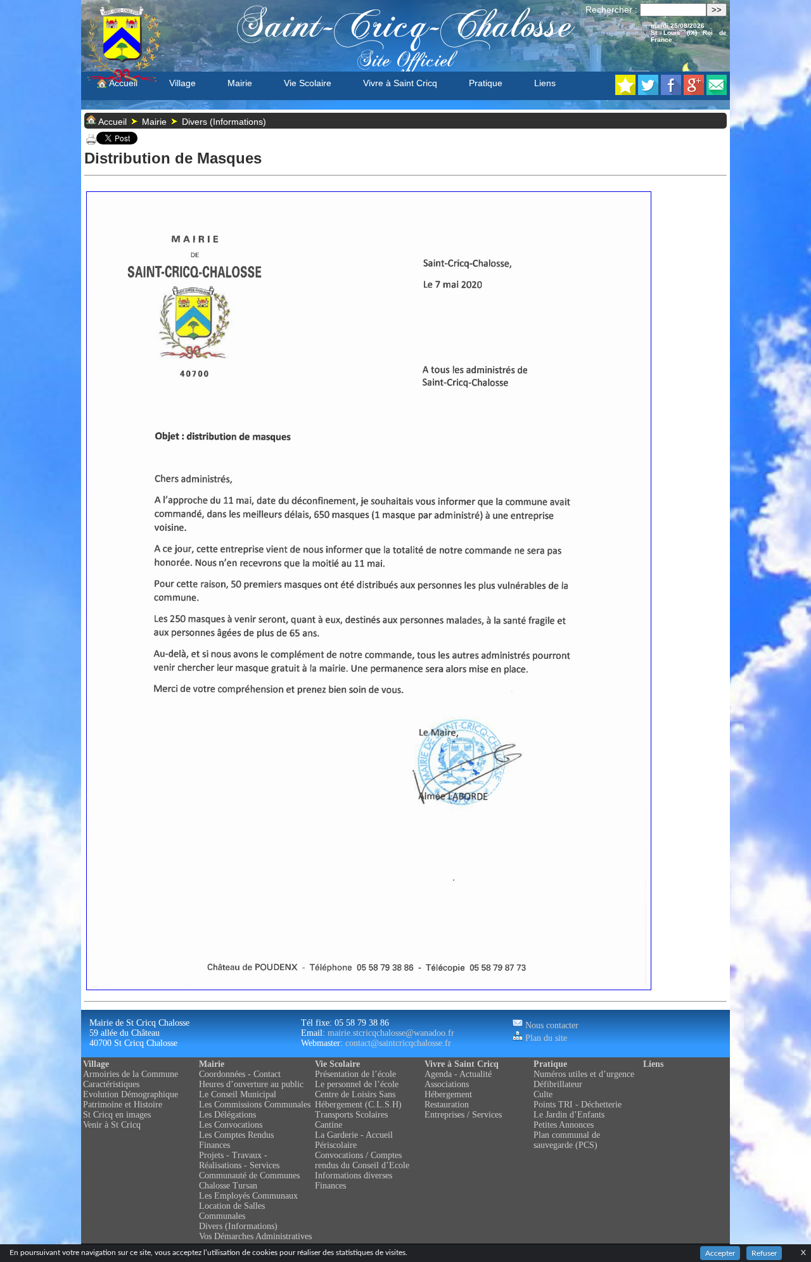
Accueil (122, 83)
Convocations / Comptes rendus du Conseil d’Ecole (362, 1160)
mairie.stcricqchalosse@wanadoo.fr (391, 1033)
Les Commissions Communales (254, 1104)
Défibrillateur (557, 1084)
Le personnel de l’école (357, 1084)
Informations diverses (353, 1175)
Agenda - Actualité (458, 1074)
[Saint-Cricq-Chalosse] (625, 91)
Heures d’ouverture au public (251, 1084)
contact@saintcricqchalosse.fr (398, 1043)
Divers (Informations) (224, 122)
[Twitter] (648, 91)
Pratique (485, 83)
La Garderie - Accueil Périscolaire (354, 1140)
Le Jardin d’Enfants (568, 1114)
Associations (447, 1084)
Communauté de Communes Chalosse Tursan (249, 1180)
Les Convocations (230, 1125)
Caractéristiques (111, 1084)
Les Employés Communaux (248, 1196)
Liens (545, 83)
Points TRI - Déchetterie (577, 1104)
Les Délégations (227, 1114)
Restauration (447, 1104)
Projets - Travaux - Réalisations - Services (239, 1160)
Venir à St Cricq (112, 1125)
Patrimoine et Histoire (122, 1104)
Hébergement (448, 1094)
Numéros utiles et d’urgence (583, 1074)
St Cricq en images (117, 1114)
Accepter (720, 1253)
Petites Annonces (563, 1125)
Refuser (764, 1253)
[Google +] (694, 91)
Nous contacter (550, 1025)
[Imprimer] (91, 141)
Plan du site (545, 1038)
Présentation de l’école (355, 1074)
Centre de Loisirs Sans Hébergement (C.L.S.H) (358, 1099)
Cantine (328, 1125)
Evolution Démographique (130, 1094)
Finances (214, 1145)
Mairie (239, 83)
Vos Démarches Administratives (255, 1236)
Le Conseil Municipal (237, 1094)
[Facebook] (671, 91)
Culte (542, 1094)
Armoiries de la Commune (130, 1074)
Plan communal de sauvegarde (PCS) (566, 1140)
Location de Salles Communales (232, 1211)
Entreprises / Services (463, 1114)
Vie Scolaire (307, 83)
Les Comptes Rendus (236, 1135)
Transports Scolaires (351, 1114)
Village (182, 83)
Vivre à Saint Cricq (400, 83)
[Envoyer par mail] (716, 91)
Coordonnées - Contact (240, 1074)
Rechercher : (611, 9)
